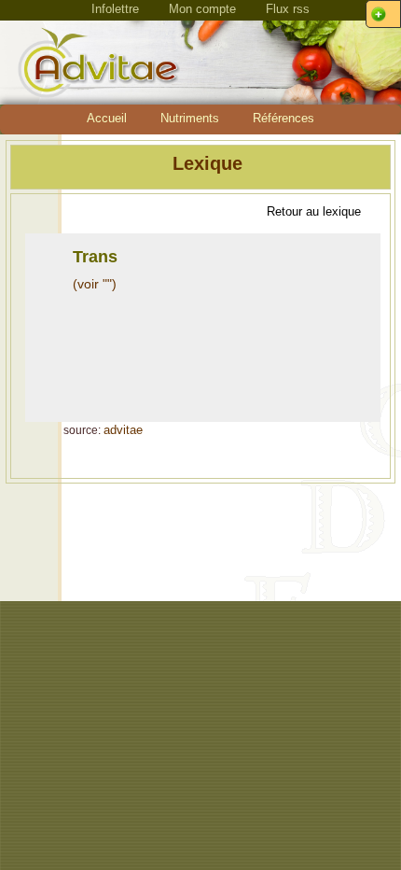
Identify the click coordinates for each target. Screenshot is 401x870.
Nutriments (189, 118)
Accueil (107, 118)
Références (283, 118)
